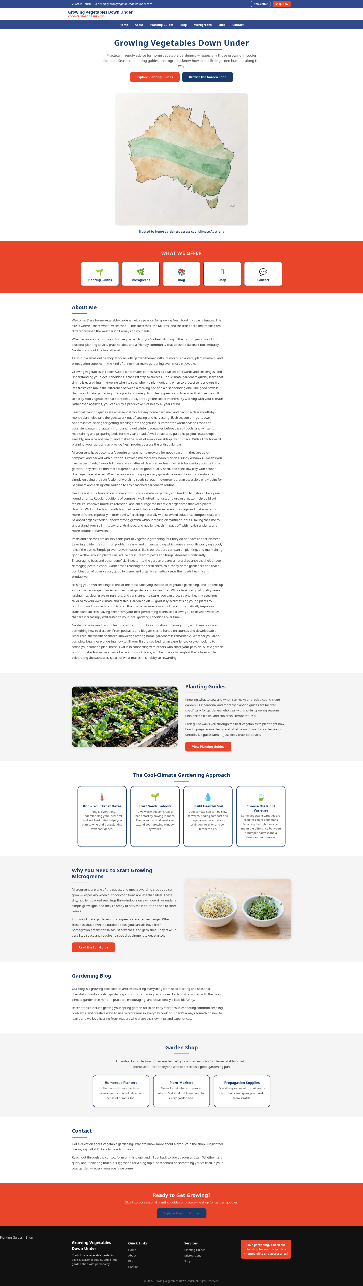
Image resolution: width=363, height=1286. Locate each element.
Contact (238, 25)
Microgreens (203, 25)
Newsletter (261, 4)
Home (123, 25)
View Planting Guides (208, 747)
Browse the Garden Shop (207, 77)
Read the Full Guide (93, 947)
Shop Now (281, 4)
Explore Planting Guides (155, 77)
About (139, 25)
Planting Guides (162, 25)
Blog (183, 25)
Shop (222, 25)
